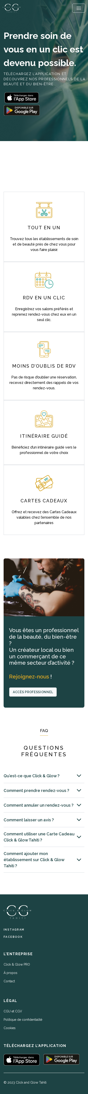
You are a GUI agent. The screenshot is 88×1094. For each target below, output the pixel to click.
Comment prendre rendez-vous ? (36, 790)
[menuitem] (78, 8)
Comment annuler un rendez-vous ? (39, 805)
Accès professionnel (33, 692)
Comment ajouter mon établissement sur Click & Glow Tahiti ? (34, 859)
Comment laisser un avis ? (29, 820)
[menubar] (78, 8)
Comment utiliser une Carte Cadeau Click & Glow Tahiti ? (39, 837)
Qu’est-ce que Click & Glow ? (32, 775)
